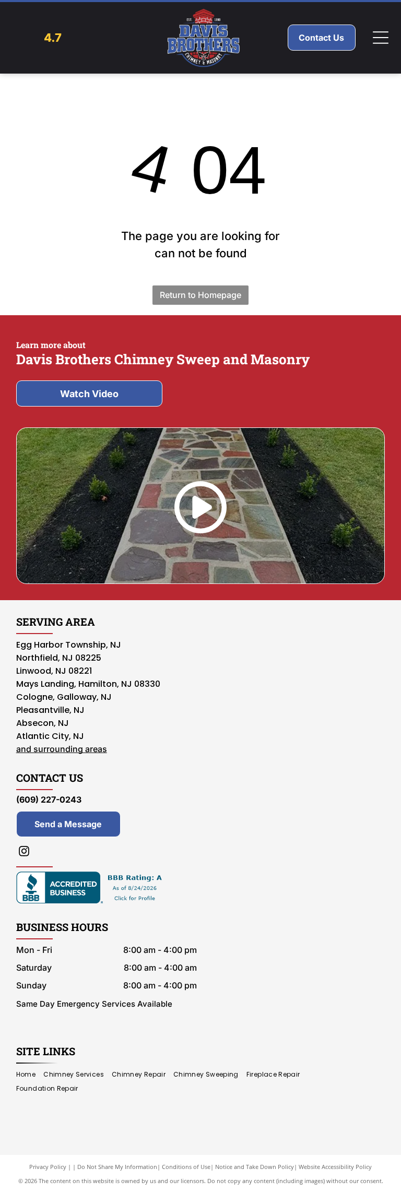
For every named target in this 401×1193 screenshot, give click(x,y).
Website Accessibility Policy (335, 1167)
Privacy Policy (47, 1167)
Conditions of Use (186, 1167)
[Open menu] (380, 37)
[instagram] (24, 852)
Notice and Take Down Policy (254, 1167)
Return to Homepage (200, 295)
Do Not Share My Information (117, 1167)
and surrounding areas (61, 749)
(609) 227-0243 (48, 799)
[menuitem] (29, 1075)
